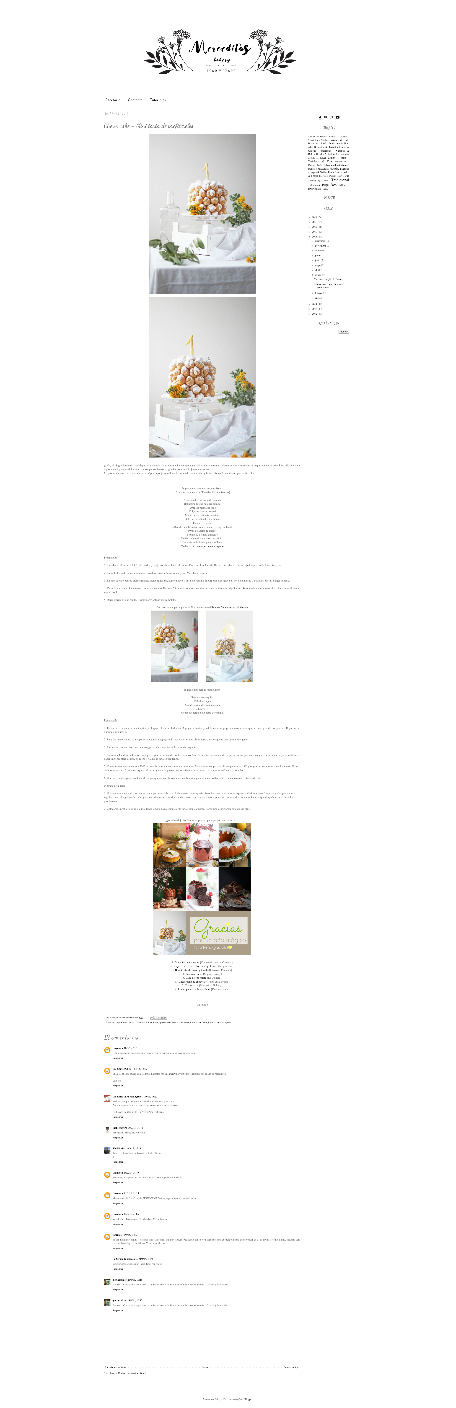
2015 (315, 236)
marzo (318, 275)
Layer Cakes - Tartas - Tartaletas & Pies (133, 1022)
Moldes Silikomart (339, 165)
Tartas (346, 175)
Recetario (112, 100)
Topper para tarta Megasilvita (194, 989)
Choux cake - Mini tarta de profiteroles (327, 285)
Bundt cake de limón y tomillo (192, 970)
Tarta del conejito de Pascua (328, 279)
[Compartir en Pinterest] (165, 1018)
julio (317, 255)
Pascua (322, 175)
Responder (118, 1058)
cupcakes (329, 184)
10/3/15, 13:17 (139, 1068)
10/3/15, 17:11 (133, 1148)
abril (317, 270)
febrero (319, 293)
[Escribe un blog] (155, 1018)
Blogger (248, 1399)
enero (318, 297)
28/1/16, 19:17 (135, 1300)
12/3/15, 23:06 (131, 1214)
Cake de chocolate (196, 977)
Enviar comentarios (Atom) (132, 1373)
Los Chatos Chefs (122, 1069)
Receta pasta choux (162, 1022)
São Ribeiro (119, 1148)
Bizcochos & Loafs (339, 140)
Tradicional (340, 179)
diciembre (320, 240)
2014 (315, 304)
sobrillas (117, 1235)
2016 (315, 231)
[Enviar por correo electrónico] (152, 1018)
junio (318, 260)
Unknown (118, 1048)
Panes (331, 172)
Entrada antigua (291, 1367)
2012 (315, 313)
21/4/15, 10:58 (146, 1258)
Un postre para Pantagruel (127, 1096)
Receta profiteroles (180, 1022)
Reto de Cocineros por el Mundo (229, 607)
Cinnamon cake (193, 974)
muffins (325, 189)
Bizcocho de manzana (187, 962)
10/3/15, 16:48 (135, 1127)
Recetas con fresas (198, 1022)
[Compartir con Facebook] (162, 1018)
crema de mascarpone (211, 546)
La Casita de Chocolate (125, 1259)
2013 (315, 309)
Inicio (205, 1367)
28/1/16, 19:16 (135, 1279)
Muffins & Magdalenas (318, 168)
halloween (344, 185)
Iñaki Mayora (120, 1128)
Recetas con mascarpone (219, 1022)
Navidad (334, 168)
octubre (319, 250)
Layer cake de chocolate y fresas (195, 966)
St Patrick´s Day (334, 175)
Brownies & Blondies (326, 147)
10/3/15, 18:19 (131, 1172)
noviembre (321, 245)
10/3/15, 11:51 (131, 1048)
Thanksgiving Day (318, 180)
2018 (315, 222)
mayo (318, 265)
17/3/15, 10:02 (130, 1234)
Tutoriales (158, 100)
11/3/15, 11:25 (131, 1193)
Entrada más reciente (115, 1367)
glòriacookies (119, 1280)
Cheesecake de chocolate (193, 981)
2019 (315, 217)
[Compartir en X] (158, 1018)
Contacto (135, 100)
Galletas (344, 147)
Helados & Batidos (325, 154)
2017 (315, 226)
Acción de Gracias (317, 136)
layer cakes (314, 189)
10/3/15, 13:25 (149, 1096)
